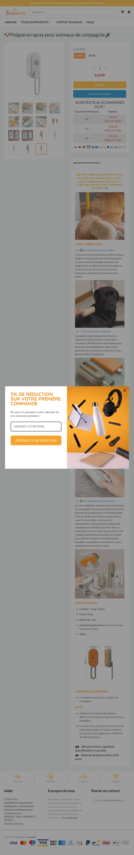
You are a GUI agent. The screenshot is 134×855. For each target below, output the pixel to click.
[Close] (125, 390)
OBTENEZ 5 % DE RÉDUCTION (36, 440)
